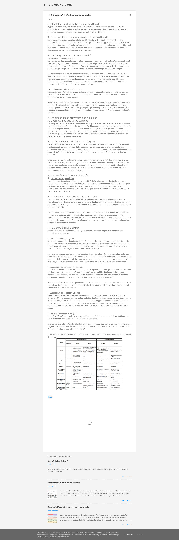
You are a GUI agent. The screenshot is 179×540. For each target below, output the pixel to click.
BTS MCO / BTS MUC (60, 5)
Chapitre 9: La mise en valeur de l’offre (64, 483)
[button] (130, 15)
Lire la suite (126, 476)
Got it (139, 535)
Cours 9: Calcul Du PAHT (58, 461)
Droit (50, 397)
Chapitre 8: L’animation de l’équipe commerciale (68, 507)
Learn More (130, 535)
